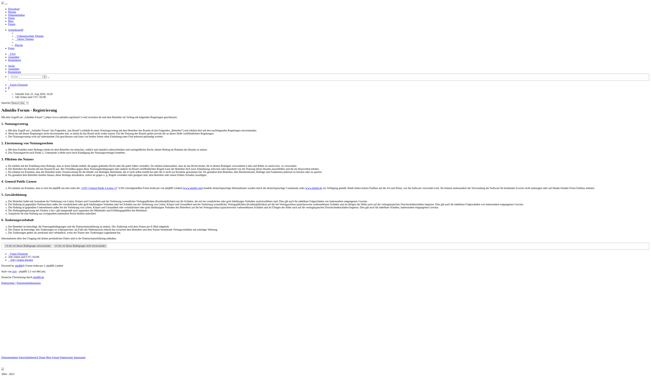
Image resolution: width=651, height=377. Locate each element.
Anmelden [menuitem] (13, 57)
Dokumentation (16, 15)
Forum (11, 24)
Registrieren (14, 72)
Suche (11, 65)
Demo (11, 18)
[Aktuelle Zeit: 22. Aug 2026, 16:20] (9, 91)
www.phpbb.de (313, 188)
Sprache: (6, 102)
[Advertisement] (103, 324)
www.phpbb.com (192, 188)
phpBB (19, 265)
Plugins (12, 12)
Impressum (79, 357)
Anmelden (13, 68)
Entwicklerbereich (28, 357)
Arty (14, 271)
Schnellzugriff (15, 29)
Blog (10, 21)
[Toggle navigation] (6, 4)
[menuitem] (29, 36)
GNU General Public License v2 (99, 188)
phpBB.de (38, 277)
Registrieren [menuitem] (14, 60)
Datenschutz (66, 357)
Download (13, 8)
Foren (11, 48)
